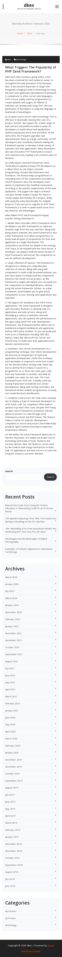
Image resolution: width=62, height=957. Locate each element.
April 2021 (10, 689)
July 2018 (10, 879)
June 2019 (10, 801)
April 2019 (10, 815)
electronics (10, 911)
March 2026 (11, 577)
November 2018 (13, 850)
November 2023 (13, 612)
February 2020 (12, 745)
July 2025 (10, 591)
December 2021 (13, 633)
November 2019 (13, 766)
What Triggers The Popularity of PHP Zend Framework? (30, 69)
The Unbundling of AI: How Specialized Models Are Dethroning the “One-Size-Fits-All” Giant (31, 530)
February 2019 (12, 829)
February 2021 (12, 703)
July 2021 (10, 668)
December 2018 (13, 843)
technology (21, 59)
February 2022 (12, 619)
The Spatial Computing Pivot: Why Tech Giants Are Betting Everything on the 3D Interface (30, 520)
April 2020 (10, 731)
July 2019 (10, 794)
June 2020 (10, 717)
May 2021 (10, 682)
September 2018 (14, 864)
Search (9, 471)
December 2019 (13, 759)
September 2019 (14, 780)
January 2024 (11, 605)
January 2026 (11, 584)
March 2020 (11, 738)
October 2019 (12, 773)
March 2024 (11, 598)
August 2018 (11, 871)
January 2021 (11, 710)
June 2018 (10, 885)
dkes (29, 6)
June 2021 (10, 675)
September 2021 (14, 654)
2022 (29, 33)
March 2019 (11, 822)
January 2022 (11, 626)
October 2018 (12, 857)
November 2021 (13, 640)
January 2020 (11, 752)
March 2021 (11, 696)
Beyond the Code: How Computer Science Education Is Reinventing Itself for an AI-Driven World (29, 508)
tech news (10, 918)
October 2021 (12, 647)
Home (20, 33)
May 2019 (10, 808)
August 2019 (11, 787)
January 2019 (11, 836)
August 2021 (11, 661)
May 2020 (10, 724)
